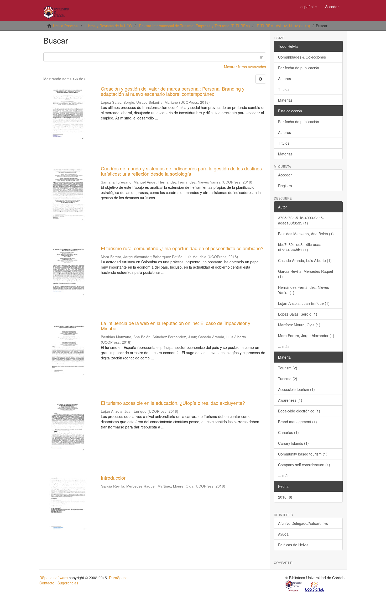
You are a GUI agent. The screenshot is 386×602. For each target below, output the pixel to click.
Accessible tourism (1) (296, 389)
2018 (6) (285, 497)
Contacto (46, 582)
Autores (284, 78)
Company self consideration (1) (304, 464)
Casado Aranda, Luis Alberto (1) (305, 260)
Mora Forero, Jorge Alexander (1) (306, 335)
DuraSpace (118, 577)
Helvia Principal (66, 25)
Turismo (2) (287, 378)
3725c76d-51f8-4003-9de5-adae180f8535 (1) (301, 220)
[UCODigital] (314, 586)
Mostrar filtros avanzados (245, 66)
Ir (261, 57)
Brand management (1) (297, 421)
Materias (285, 100)
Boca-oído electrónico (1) (299, 410)
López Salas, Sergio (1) (297, 314)
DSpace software (53, 577)
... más (283, 346)
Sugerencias (68, 582)
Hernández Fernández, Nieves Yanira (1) (303, 290)
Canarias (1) (288, 432)
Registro (285, 185)
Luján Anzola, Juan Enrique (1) (304, 303)
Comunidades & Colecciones (302, 57)
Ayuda (283, 534)
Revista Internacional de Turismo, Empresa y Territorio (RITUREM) (194, 25)
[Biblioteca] (293, 586)
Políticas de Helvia (293, 544)
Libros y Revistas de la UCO (108, 25)
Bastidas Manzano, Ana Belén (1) (306, 233)
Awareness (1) (290, 400)
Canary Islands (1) (293, 443)
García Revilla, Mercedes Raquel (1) (305, 274)
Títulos (283, 89)
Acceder (285, 174)
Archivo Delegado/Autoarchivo (303, 523)
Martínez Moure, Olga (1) (299, 324)
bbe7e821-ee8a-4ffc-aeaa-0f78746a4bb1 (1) (300, 247)
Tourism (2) (287, 367)
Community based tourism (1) (302, 454)
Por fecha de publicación (298, 67)
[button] (308, 6)
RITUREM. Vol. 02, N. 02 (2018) (283, 25)
